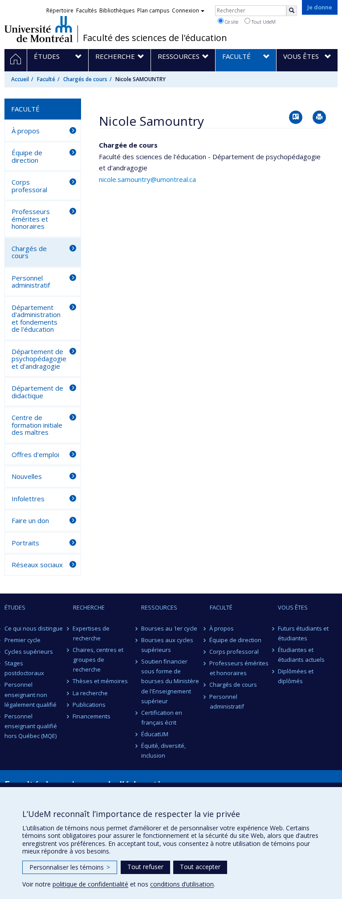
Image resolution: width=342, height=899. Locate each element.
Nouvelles (27, 476)
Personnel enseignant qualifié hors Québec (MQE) (30, 726)
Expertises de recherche (91, 633)
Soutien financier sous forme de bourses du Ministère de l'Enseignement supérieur (170, 681)
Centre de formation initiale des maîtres (37, 425)
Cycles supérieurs (28, 651)
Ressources (159, 607)
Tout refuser (145, 866)
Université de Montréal (38, 29)
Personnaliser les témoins (69, 867)
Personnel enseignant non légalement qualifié (30, 694)
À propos (26, 130)
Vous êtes (293, 607)
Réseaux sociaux (37, 564)
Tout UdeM (263, 21)
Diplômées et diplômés (296, 676)
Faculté (46, 79)
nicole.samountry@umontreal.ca (147, 179)
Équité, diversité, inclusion (163, 750)
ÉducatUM (154, 734)
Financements (92, 716)
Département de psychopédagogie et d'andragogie (39, 359)
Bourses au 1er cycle (169, 628)
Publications (89, 705)
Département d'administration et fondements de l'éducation (36, 318)
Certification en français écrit (161, 717)
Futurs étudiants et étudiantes (303, 633)
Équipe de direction (27, 156)
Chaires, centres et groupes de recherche (98, 659)
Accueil (20, 79)
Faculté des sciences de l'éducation (155, 37)
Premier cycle (22, 640)
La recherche (90, 693)
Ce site (231, 21)
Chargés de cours (85, 79)
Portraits (25, 542)
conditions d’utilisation (182, 884)
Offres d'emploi (35, 454)
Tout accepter (200, 866)
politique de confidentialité (90, 884)
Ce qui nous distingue (33, 628)
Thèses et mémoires (100, 681)
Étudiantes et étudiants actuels (301, 655)
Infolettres (28, 498)
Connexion (185, 10)
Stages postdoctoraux (24, 668)
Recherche (89, 607)
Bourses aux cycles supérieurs (167, 645)
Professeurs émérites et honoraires (31, 219)
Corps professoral (29, 185)
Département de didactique (37, 392)
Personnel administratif (31, 281)
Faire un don (30, 520)
